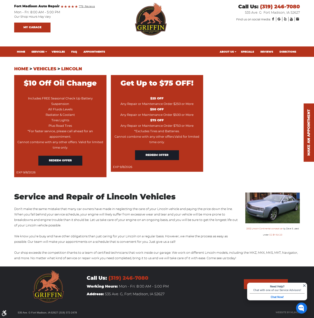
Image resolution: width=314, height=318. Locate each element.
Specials (247, 51)
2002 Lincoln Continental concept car (264, 229)
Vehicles (58, 51)
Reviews (266, 51)
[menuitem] (21, 52)
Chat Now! (277, 297)
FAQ (74, 51)
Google (279, 19)
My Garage (32, 27)
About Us (227, 51)
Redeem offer (60, 160)
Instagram (297, 19)
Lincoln (71, 69)
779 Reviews (87, 6)
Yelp (285, 19)
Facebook (273, 19)
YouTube (291, 19)
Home (21, 51)
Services (38, 51)
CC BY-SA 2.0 (275, 235)
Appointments (94, 51)
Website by (287, 312)
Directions (287, 51)
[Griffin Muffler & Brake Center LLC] (157, 19)
